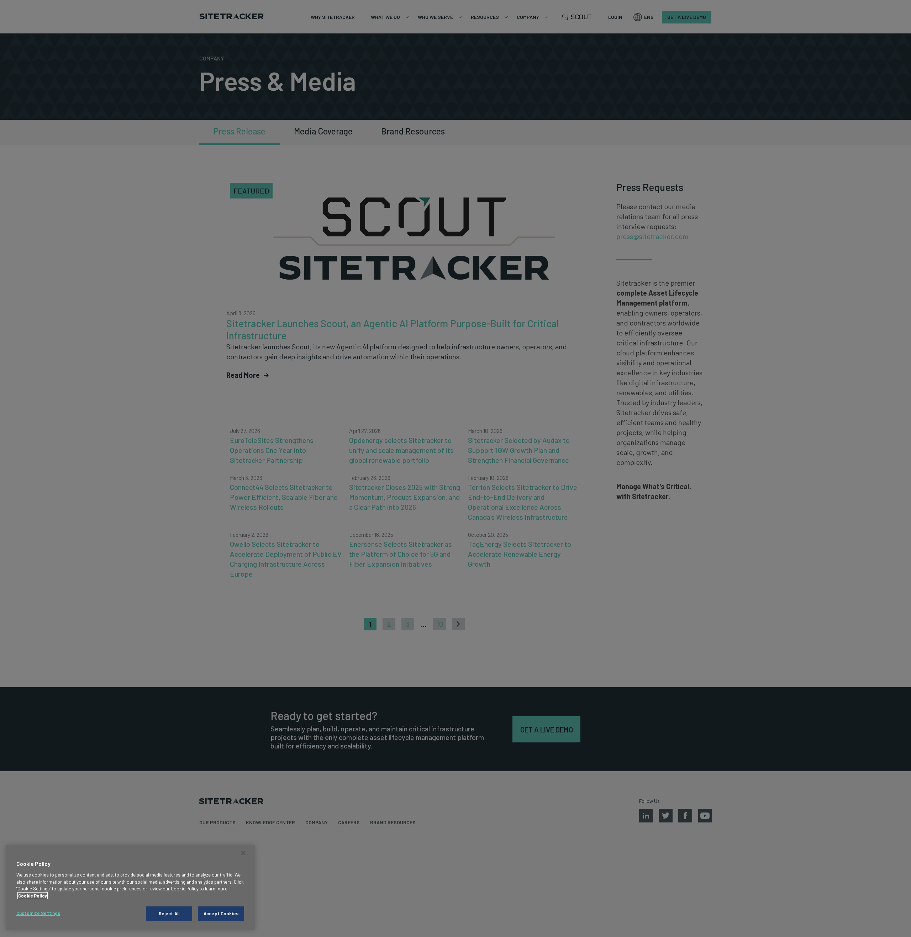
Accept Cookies (221, 913)
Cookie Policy (32, 896)
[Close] (243, 853)
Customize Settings (38, 913)
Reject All (169, 913)
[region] (130, 887)
